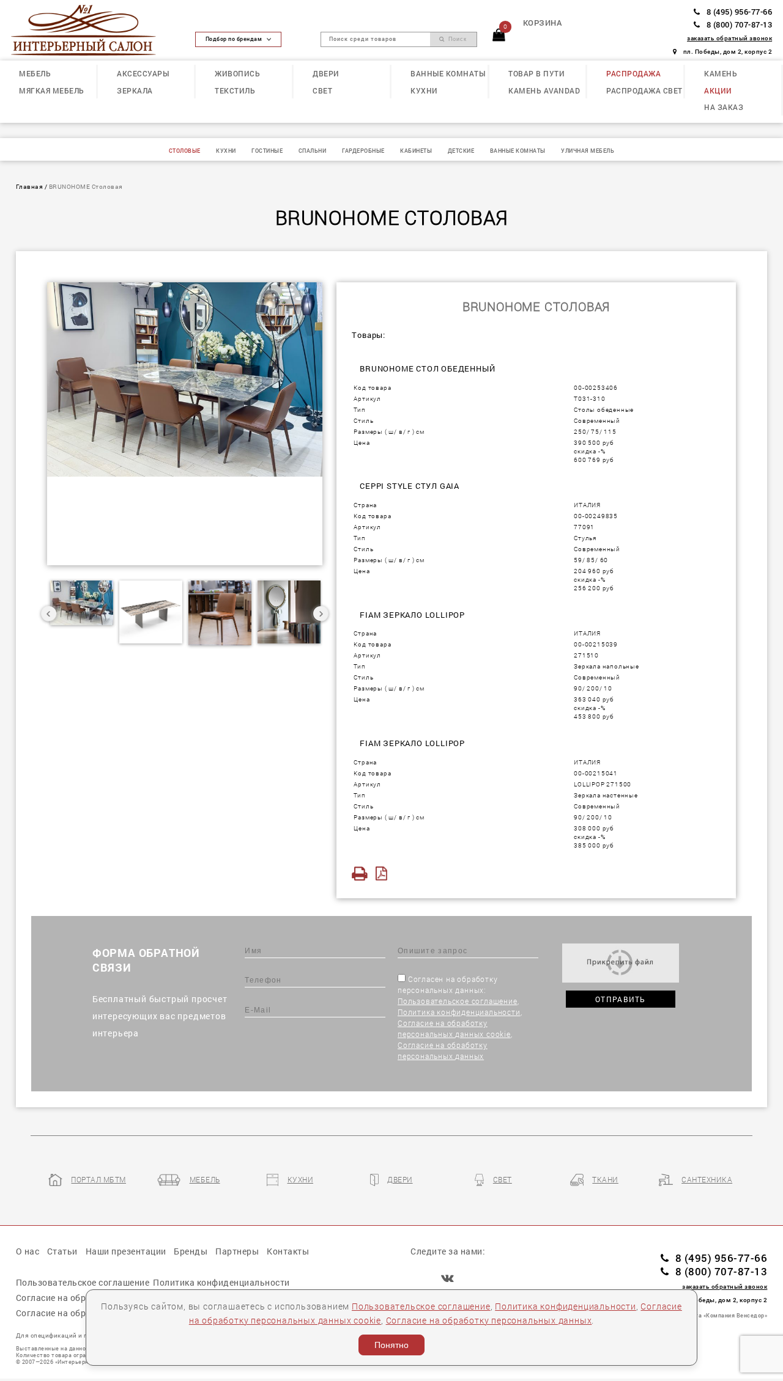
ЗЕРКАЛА (135, 90)
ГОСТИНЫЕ (267, 150)
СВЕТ (322, 90)
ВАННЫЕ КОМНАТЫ (447, 73)
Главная (29, 186)
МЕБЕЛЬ (35, 73)
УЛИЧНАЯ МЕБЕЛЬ (587, 150)
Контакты (288, 1251)
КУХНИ (424, 90)
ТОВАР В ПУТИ (536, 73)
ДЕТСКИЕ (461, 150)
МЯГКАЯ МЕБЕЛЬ (51, 90)
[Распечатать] (362, 873)
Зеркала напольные (606, 666)
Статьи (62, 1251)
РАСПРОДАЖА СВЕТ (644, 90)
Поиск (456, 39)
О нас (28, 1251)
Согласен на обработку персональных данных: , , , (460, 1017)
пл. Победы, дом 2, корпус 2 (727, 51)
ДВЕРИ (326, 73)
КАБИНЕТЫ (416, 150)
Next (320, 613)
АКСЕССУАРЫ (143, 73)
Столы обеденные (604, 409)
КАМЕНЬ (720, 73)
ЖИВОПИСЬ (237, 73)
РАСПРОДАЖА (633, 73)
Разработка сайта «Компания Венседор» (708, 1315)
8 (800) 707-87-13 (739, 24)
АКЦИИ (718, 90)
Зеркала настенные (606, 795)
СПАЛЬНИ (313, 150)
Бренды (190, 1251)
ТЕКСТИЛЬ (235, 90)
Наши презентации (126, 1251)
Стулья (585, 537)
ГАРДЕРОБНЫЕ (363, 150)
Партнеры (237, 1251)
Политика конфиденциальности (459, 1012)
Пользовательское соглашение (458, 1001)
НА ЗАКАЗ (723, 107)
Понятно (391, 1345)
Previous (49, 613)
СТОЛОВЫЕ (185, 150)
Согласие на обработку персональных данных (489, 1320)
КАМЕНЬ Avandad (544, 90)
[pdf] (385, 873)
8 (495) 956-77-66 (739, 11)
